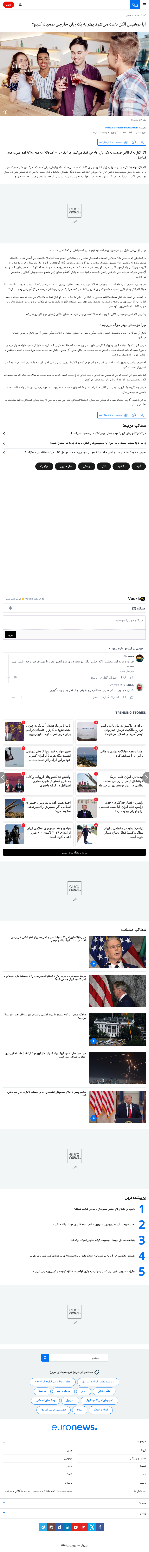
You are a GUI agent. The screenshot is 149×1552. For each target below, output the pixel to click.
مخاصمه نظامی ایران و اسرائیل (98, 1382)
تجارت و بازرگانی (137, 1458)
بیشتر (143, 1513)
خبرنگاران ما (140, 1491)
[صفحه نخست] (145, 15)
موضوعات (140, 1441)
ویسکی (86, 466)
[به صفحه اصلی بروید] (135, 4)
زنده (8, 4)
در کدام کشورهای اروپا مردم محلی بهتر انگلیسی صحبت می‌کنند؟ (108, 434)
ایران (83, 1391)
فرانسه (42, 1391)
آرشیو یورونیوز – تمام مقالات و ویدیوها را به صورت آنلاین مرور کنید (38, 1491)
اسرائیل (70, 1400)
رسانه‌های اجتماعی (45, 1400)
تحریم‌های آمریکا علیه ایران (99, 1400)
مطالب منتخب (133, 930)
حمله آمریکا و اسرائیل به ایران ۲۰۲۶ (53, 1382)
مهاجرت (44, 466)
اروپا (143, 1450)
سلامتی (68, 1466)
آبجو (138, 466)
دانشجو (121, 466)
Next (143, 1466)
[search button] (45, 1358)
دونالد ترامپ (63, 1391)
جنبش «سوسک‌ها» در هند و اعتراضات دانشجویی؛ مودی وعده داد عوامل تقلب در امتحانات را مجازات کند (84, 453)
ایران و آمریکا (101, 1410)
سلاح (79, 1410)
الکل (104, 466)
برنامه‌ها (68, 1483)
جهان (128, 15)
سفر (144, 1474)
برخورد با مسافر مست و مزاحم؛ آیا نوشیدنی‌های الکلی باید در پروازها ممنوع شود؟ (98, 443)
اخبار (137, 15)
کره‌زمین (68, 1458)
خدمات (142, 1503)
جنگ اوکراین (104, 1391)
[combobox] (74, 1358)
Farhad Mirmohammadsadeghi (121, 128)
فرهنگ (69, 1474)
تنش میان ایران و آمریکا (53, 1410)
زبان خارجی (66, 466)
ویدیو (143, 1483)
